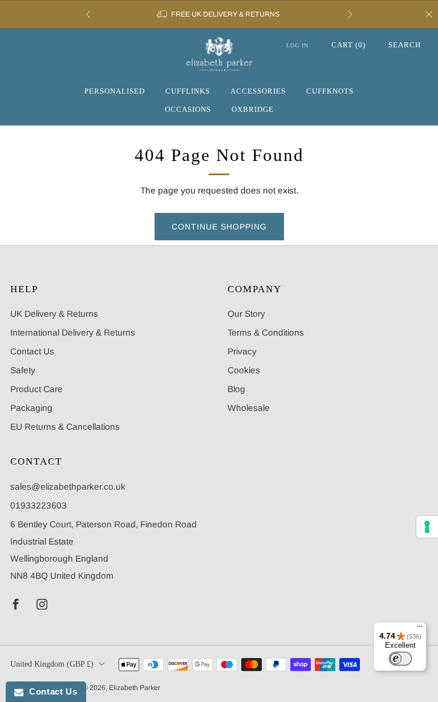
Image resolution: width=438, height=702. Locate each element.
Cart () (348, 45)
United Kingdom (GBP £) (52, 664)
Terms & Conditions (266, 332)
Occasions (188, 109)
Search (404, 45)
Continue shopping (219, 226)
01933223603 (38, 505)
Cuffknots (330, 91)
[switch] (400, 658)
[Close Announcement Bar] (429, 14)
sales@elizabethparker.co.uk (67, 486)
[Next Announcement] (350, 14)
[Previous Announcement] (87, 14)
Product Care (36, 389)
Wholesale (249, 408)
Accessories (258, 91)
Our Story (246, 313)
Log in (297, 45)
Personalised (114, 91)
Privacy (242, 351)
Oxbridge (253, 109)
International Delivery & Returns (72, 332)
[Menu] (420, 629)
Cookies (244, 370)
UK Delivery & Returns (54, 313)
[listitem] (219, 14)
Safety (22, 370)
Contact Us (32, 351)
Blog (236, 389)
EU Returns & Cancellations (65, 426)
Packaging (31, 408)
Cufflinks (187, 91)
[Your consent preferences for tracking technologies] (427, 527)
